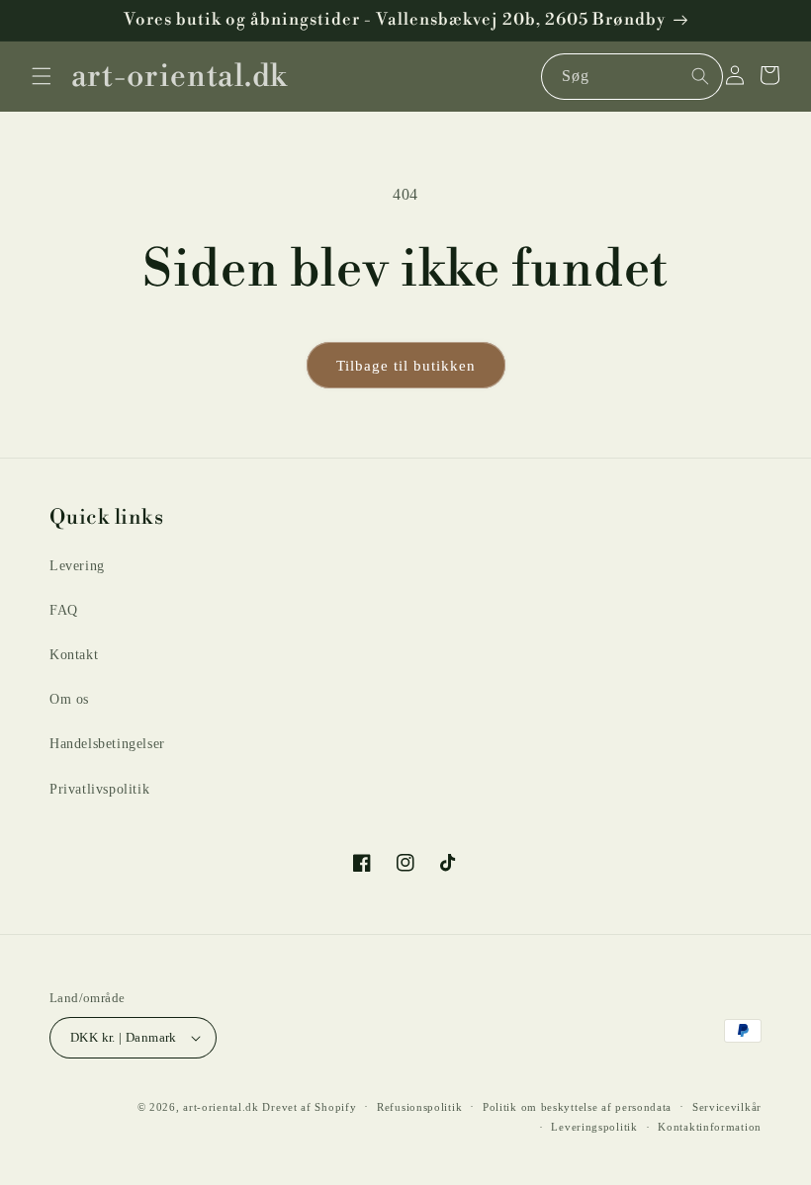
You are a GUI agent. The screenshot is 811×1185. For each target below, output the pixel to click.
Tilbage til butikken (406, 366)
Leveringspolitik (594, 1127)
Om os (69, 699)
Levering (77, 565)
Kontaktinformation (710, 1127)
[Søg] (700, 76)
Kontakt (73, 654)
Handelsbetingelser (107, 743)
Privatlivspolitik (99, 789)
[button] (41, 76)
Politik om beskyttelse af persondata (577, 1107)
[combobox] (632, 76)
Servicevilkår (727, 1107)
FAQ (63, 610)
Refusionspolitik (419, 1107)
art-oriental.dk (221, 1107)
